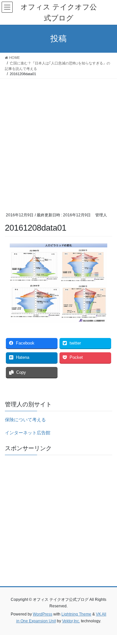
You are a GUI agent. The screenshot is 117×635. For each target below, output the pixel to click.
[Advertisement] (58, 140)
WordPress (42, 614)
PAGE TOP (108, 610)
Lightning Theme (76, 614)
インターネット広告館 (27, 432)
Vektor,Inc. (71, 621)
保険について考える (25, 419)
